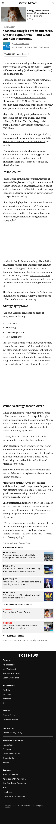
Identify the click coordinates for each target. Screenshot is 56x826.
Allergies (11, 635)
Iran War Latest (9, 669)
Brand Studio (8, 758)
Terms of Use (8, 728)
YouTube (6, 690)
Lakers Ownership (11, 678)
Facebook (7, 694)
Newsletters (8, 745)
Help (5, 788)
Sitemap (6, 762)
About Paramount (10, 775)
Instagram (7, 699)
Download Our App (11, 754)
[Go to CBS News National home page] (28, 3)
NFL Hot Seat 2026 (11, 673)
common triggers (38, 178)
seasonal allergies (25, 272)
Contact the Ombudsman (14, 796)
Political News (9, 665)
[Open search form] (53, 3)
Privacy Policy (9, 715)
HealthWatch (9, 27)
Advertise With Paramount (14, 779)
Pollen (21, 635)
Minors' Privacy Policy (12, 733)
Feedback (7, 792)
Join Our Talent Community (15, 783)
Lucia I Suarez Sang (21, 543)
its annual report (33, 264)
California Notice (10, 720)
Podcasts (7, 749)
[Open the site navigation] (10, 3)
